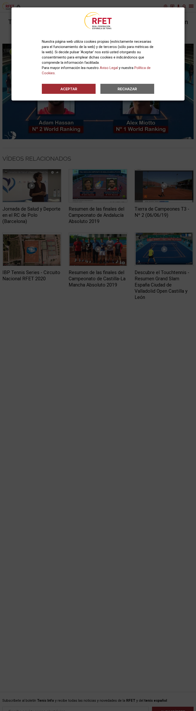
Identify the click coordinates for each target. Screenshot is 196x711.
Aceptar (68, 89)
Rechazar (127, 89)
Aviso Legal (109, 68)
